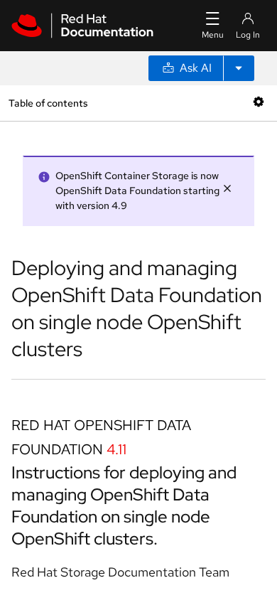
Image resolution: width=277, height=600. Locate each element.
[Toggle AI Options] (238, 68)
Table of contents (48, 102)
